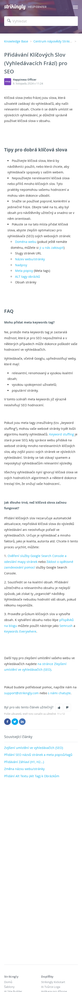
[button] (59, 707)
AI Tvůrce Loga (50, 987)
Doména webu (25, 242)
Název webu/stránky (30, 259)
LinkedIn (22, 721)
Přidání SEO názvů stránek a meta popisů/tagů (38, 755)
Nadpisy (21, 265)
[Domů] (15, 7)
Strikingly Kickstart (53, 982)
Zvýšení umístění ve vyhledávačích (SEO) (33, 748)
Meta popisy (24, 271)
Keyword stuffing (61, 434)
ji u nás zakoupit (52, 247)
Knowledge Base (16, 41)
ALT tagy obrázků (27, 276)
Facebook (7, 721)
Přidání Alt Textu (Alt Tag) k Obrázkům (31, 776)
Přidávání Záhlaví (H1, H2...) (24, 762)
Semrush (66, 626)
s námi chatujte (59, 693)
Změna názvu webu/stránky (24, 769)
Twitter (15, 721)
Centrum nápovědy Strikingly (54, 41)
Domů (8, 982)
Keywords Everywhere (20, 631)
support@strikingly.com (21, 693)
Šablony (9, 987)
